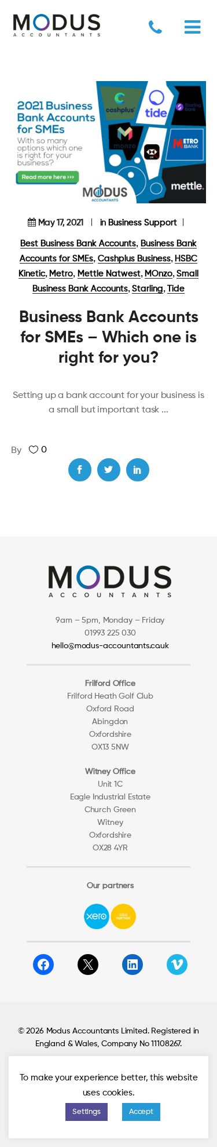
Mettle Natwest (109, 273)
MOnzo (158, 273)
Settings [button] (86, 1112)
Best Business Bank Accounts (78, 243)
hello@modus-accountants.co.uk (110, 646)
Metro (61, 273)
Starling (147, 288)
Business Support (142, 222)
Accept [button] (141, 1112)
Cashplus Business (134, 258)
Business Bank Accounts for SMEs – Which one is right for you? (108, 337)
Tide (176, 288)
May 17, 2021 (60, 222)
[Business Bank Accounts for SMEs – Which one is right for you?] (109, 142)
